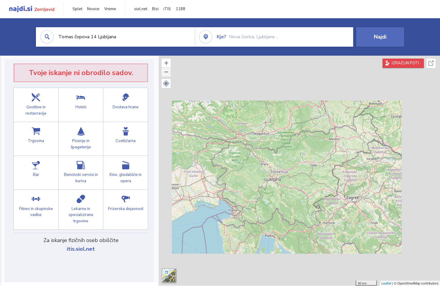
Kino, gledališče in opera (125, 172)
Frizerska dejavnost (125, 209)
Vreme (110, 9)
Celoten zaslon (431, 63)
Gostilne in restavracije (36, 104)
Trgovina (36, 139)
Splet (77, 9)
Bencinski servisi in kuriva (81, 172)
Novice (93, 9)
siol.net (140, 9)
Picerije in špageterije (81, 139)
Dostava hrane (125, 104)
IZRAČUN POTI (405, 63)
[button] (166, 83)
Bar (36, 172)
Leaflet (386, 283)
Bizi (155, 9)
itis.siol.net (81, 248)
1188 (180, 9)
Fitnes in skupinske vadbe (36, 209)
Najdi (380, 36)
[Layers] (168, 275)
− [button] (166, 72)
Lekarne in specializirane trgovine (81, 209)
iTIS (167, 9)
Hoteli (81, 104)
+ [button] (166, 63)
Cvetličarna (125, 139)
